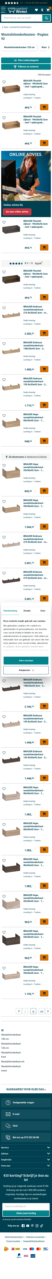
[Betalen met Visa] (25, 1249)
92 (33, 1011)
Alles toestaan (26, 660)
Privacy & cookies (13, 1241)
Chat (15, 1126)
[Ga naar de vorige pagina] (19, 1011)
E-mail (16, 1114)
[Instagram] (37, 1225)
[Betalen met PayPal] (19, 1255)
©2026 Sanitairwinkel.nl (14, 1237)
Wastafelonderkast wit (12, 1061)
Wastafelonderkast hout (11, 1055)
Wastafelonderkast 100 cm (11, 1037)
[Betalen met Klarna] (26, 1256)
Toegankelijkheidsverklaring (34, 1241)
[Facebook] (23, 1225)
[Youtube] (27, 1225)
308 (41, 1011)
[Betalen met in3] (33, 1256)
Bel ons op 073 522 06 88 (26, 1137)
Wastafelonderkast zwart (11, 1068)
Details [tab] (27, 610)
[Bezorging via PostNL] (6, 1249)
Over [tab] (42, 610)
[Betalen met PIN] (45, 1249)
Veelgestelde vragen (23, 1102)
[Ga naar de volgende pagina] (48, 1011)
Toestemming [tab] (10, 610)
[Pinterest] (32, 1225)
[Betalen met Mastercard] (38, 1249)
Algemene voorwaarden (35, 1237)
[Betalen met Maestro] (31, 1249)
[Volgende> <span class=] (49, 47)
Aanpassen (24, 670)
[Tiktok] (41, 1225)
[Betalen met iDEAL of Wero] (15, 1249)
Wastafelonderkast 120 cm (11, 1046)
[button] (4, 82)
